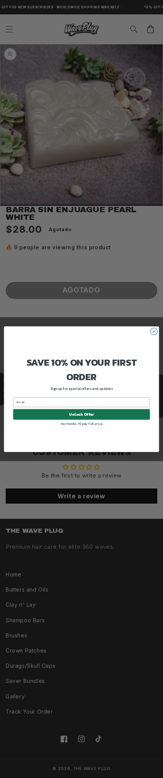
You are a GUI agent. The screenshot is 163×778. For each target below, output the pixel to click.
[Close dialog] (153, 331)
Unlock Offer (81, 414)
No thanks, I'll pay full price (81, 423)
